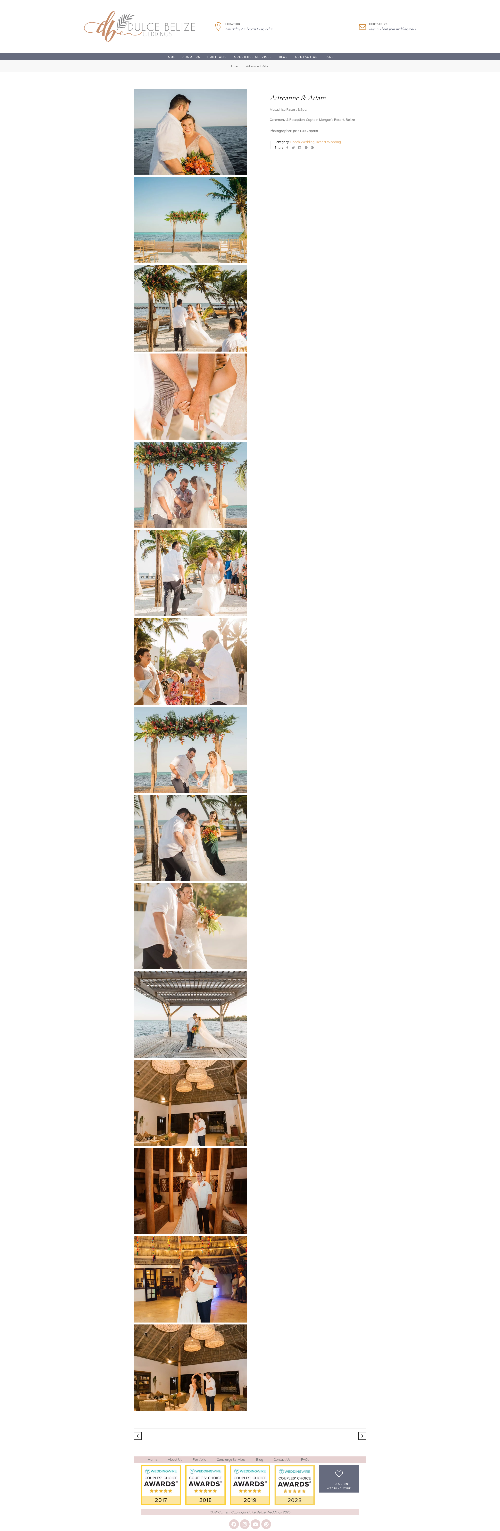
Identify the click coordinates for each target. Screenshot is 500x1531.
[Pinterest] (266, 1524)
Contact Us (306, 57)
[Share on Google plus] (306, 147)
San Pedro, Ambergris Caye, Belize (249, 29)
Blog (283, 57)
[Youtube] (255, 1524)
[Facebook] (234, 1524)
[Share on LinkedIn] (299, 147)
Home (170, 57)
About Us (191, 57)
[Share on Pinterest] (312, 147)
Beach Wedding (302, 142)
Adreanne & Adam (298, 97)
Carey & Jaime (362, 1435)
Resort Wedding (328, 142)
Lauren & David (137, 1435)
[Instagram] (245, 1524)
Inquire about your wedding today (392, 29)
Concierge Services (253, 57)
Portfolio (217, 57)
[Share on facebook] (287, 147)
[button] (339, 1479)
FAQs (329, 57)
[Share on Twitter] (293, 147)
